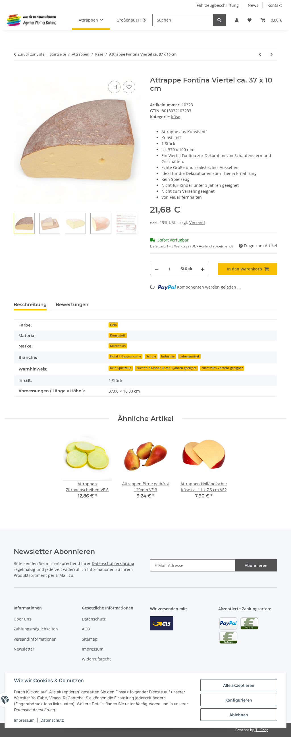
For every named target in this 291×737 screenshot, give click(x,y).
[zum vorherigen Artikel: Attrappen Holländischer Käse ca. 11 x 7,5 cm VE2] (260, 54)
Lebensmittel (189, 356)
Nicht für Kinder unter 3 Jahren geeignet (166, 368)
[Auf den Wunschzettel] (129, 87)
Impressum (24, 720)
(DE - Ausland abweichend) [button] (211, 246)
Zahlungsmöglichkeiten (36, 629)
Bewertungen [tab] (72, 304)
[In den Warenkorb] (18, 73)
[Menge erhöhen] (202, 269)
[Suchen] (219, 20)
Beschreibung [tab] (30, 304)
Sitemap (89, 639)
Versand (197, 222)
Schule (151, 356)
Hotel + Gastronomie (125, 356)
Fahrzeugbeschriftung (218, 5)
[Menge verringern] (156, 269)
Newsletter (24, 649)
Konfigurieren (238, 700)
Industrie (167, 356)
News (253, 5)
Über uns (22, 619)
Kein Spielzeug (120, 368)
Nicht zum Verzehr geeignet (222, 368)
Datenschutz (52, 720)
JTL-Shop (261, 729)
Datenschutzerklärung (113, 563)
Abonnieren (256, 565)
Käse (175, 116)
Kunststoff (117, 335)
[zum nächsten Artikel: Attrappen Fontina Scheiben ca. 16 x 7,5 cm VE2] (271, 54)
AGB (86, 629)
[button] (236, 20)
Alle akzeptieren (238, 685)
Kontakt (274, 5)
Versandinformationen (35, 639)
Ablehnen (238, 714)
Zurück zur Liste (31, 54)
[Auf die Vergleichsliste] (114, 87)
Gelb (113, 325)
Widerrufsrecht (96, 659)
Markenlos (118, 346)
